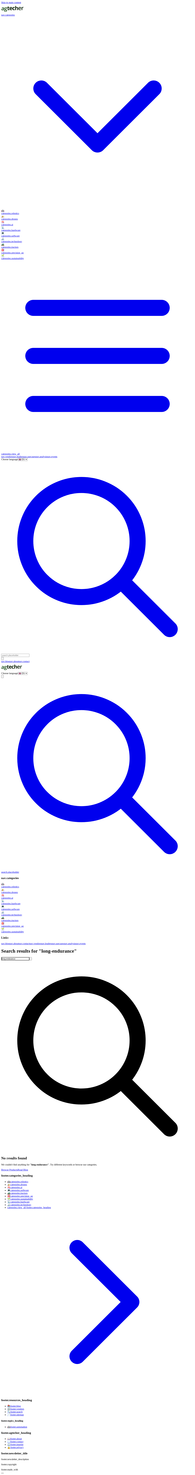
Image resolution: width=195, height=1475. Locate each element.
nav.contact (24, 661)
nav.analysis (41, 456)
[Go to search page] (97, 652)
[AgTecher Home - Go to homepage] (12, 12)
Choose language (9, 459)
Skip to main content (11, 2)
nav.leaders (18, 456)
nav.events (52, 456)
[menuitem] (97, 212)
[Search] (30, 958)
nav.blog (5, 661)
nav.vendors (7, 456)
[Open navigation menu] (2, 658)
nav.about (14, 661)
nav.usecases (29, 456)
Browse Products (9, 1170)
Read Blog (23, 1170)
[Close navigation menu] (2, 676)
